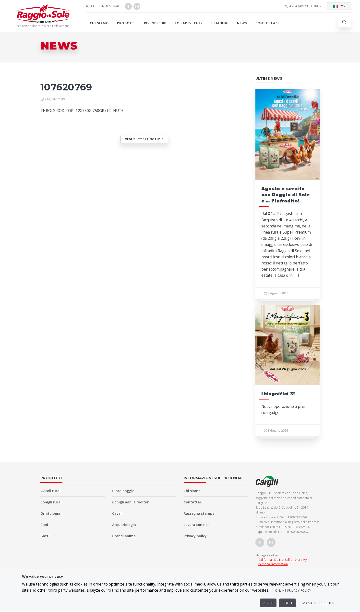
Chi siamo (99, 23)
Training (220, 23)
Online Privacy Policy (293, 590)
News (242, 23)
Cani (44, 524)
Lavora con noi (196, 524)
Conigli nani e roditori (131, 502)
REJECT (287, 603)
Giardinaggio (123, 490)
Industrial (110, 6)
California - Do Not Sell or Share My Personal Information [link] (282, 562)
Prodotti (126, 23)
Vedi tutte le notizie (144, 139)
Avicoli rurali (50, 490)
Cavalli (117, 513)
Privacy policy (195, 536)
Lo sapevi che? (189, 23)
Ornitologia (50, 513)
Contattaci (267, 23)
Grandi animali (125, 536)
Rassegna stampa (199, 513)
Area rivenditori (303, 6)
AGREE (268, 603)
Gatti (44, 536)
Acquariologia (124, 524)
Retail (91, 6)
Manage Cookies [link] (266, 555)
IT (341, 6)
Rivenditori (155, 23)
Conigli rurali (51, 502)
